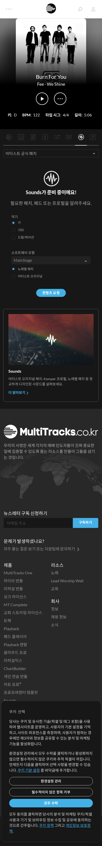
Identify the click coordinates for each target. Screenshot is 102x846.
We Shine (56, 84)
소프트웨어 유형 (23, 253)
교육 (54, 588)
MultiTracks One (18, 572)
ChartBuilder (15, 668)
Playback (11, 628)
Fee (40, 84)
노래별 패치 (25, 269)
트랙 (7, 620)
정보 (54, 608)
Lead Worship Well (67, 580)
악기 (14, 217)
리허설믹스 (13, 660)
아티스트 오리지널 (30, 276)
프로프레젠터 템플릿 (21, 692)
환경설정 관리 (51, 781)
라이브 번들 (13, 580)
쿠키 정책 (46, 825)
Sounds (10, 700)
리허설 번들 (13, 588)
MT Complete (15, 604)
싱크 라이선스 (15, 596)
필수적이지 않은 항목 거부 (51, 792)
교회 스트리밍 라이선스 (23, 612)
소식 (54, 624)
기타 (21, 230)
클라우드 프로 (15, 652)
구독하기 (85, 522)
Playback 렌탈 (15, 644)
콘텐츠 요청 (51, 293)
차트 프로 (12, 684)
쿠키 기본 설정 (29, 770)
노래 (54, 572)
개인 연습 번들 (15, 676)
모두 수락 (51, 803)
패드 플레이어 (15, 636)
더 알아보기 (17, 392)
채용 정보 (59, 616)
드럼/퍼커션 (26, 237)
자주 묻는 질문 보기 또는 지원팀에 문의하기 (40, 548)
